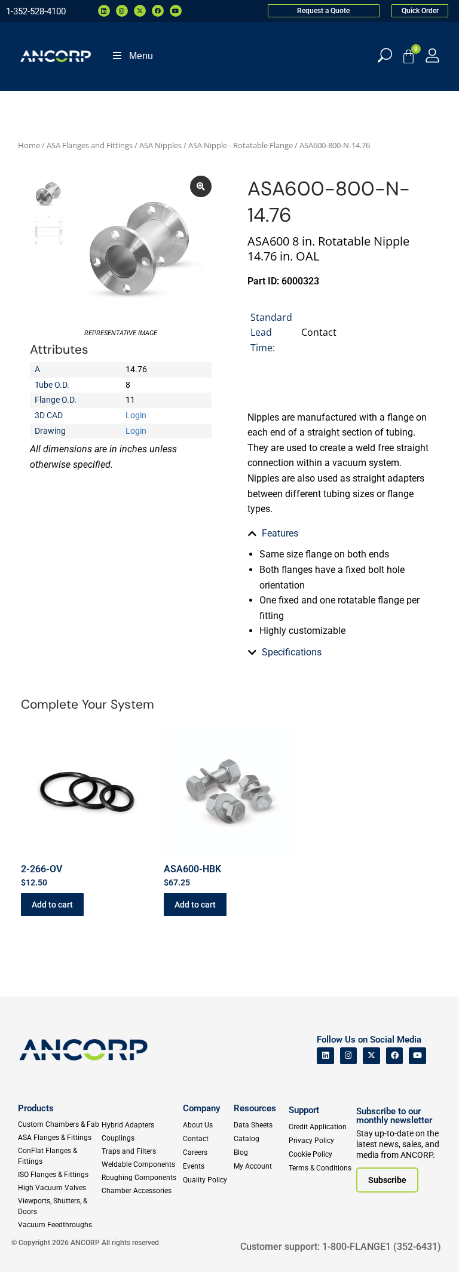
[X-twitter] (140, 11)
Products (36, 1108)
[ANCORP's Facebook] (394, 1056)
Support (304, 1110)
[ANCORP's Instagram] (348, 1056)
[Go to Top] (30, 1245)
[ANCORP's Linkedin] (325, 1056)
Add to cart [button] (52, 904)
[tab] (338, 533)
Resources (255, 1108)
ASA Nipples (160, 145)
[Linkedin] (104, 11)
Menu (141, 56)
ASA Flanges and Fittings (90, 145)
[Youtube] (176, 11)
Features (280, 533)
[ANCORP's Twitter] (371, 1056)
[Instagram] (122, 11)
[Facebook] (158, 11)
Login (136, 415)
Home (29, 145)
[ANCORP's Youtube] (417, 1056)
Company (201, 1108)
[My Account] (432, 55)
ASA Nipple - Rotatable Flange (240, 145)
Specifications (292, 652)
